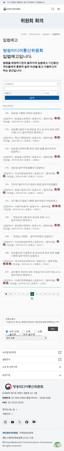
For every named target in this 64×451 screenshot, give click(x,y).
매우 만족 (14, 331)
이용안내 (7, 414)
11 (15, 294)
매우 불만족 (29, 334)
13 (23, 294)
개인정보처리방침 (10, 433)
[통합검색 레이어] (53, 9)
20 (53, 294)
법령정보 (46, 34)
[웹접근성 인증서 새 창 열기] (57, 443)
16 (37, 294)
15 (32, 294)
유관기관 (6, 375)
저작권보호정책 (26, 433)
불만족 (12, 334)
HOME (23, 34)
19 (49, 294)
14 (27, 294)
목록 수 (8, 93)
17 (41, 294)
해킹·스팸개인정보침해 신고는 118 (17, 437)
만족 (28, 331)
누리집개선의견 (9, 352)
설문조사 (6, 359)
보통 (40, 331)
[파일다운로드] (55, 118)
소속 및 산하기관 (9, 367)
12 (19, 294)
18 (45, 294)
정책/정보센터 (34, 34)
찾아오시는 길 (9, 409)
